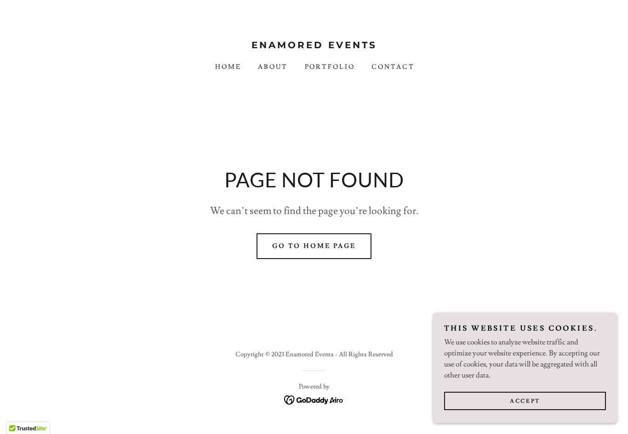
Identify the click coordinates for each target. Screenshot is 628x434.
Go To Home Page (314, 246)
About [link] (273, 67)
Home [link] (228, 67)
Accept (525, 401)
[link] (314, 46)
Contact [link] (393, 67)
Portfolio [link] (330, 67)
